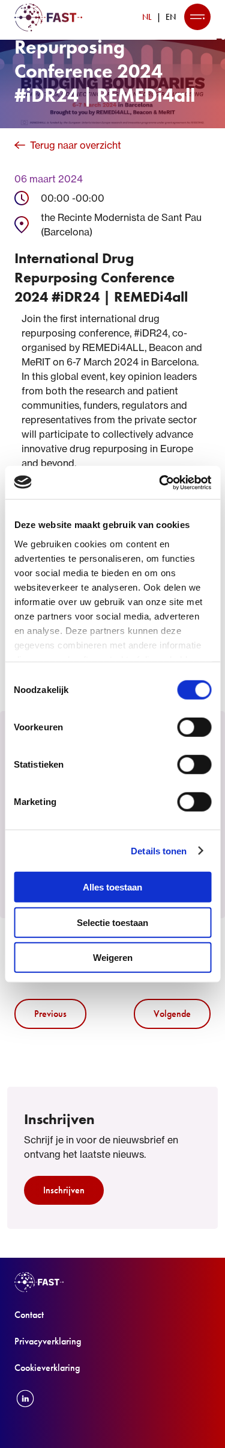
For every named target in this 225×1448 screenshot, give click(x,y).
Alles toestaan (112, 887)
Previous (50, 1013)
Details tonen (159, 850)
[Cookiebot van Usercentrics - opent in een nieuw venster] (160, 482)
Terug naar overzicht (75, 145)
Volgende (172, 1013)
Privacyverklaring (47, 1341)
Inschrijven (64, 1190)
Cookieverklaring (47, 1367)
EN (171, 16)
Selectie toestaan (112, 922)
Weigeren (113, 957)
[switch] (194, 727)
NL (147, 16)
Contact (29, 1314)
